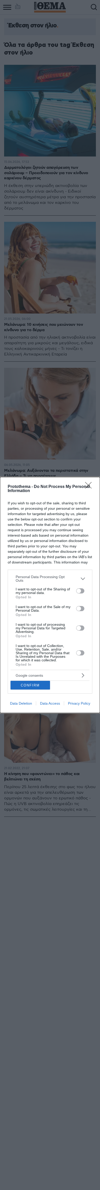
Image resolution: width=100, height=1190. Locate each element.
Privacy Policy (79, 703)
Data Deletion (21, 703)
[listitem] (50, 578)
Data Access (50, 703)
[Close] (90, 487)
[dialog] (50, 595)
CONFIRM (30, 685)
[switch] (80, 590)
